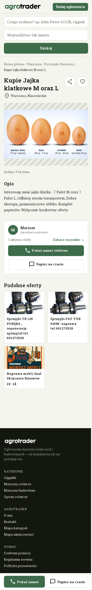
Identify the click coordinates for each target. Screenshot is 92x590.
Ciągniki (10, 477)
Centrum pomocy (17, 553)
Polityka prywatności (20, 565)
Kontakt (10, 521)
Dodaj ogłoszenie (70, 6)
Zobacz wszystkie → (68, 240)
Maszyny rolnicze (17, 484)
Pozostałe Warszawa (59, 64)
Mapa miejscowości (18, 534)
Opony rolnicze (16, 496)
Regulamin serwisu (18, 559)
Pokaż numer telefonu (46, 250)
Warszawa (34, 64)
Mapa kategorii (15, 528)
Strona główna (14, 64)
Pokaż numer (24, 581)
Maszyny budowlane (19, 490)
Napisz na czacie (46, 264)
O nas (8, 515)
